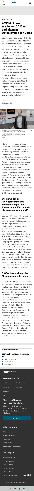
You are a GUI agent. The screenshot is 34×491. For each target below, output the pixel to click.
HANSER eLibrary (8, 464)
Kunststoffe (6, 439)
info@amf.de (9, 362)
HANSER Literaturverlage (10, 475)
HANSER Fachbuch (8, 461)
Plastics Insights (7, 442)
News (4, 101)
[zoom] (31, 131)
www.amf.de (9, 364)
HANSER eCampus (8, 472)
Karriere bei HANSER (9, 457)
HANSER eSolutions (9, 468)
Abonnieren (17, 418)
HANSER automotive (9, 435)
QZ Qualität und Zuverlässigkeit (12, 446)
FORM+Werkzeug (8, 432)
